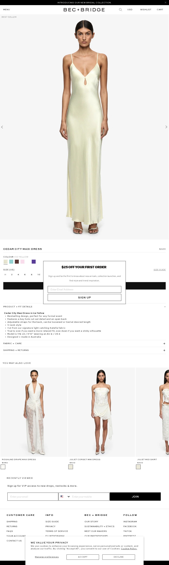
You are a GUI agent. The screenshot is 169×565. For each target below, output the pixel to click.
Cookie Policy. (129, 549)
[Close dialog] (121, 264)
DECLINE (119, 557)
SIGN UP (84, 297)
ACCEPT (82, 557)
